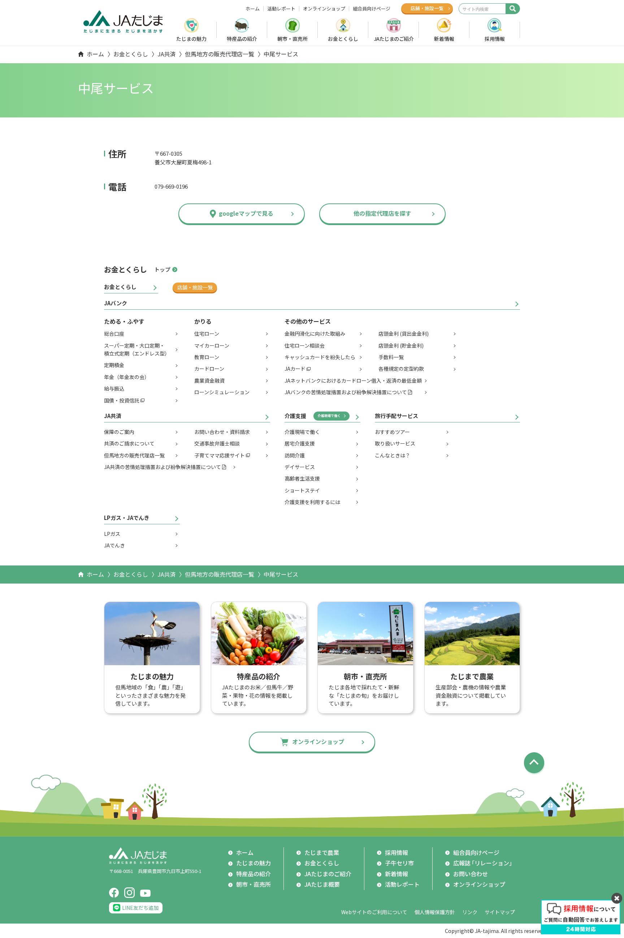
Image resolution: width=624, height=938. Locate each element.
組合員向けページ (371, 8)
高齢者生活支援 (302, 478)
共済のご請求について (129, 443)
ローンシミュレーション (222, 392)
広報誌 (484, 863)
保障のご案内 (119, 431)
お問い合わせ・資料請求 (222, 431)
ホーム (253, 8)
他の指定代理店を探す (382, 213)
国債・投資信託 (121, 400)
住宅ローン (206, 333)
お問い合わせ (470, 873)
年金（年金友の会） (127, 376)
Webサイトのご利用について (374, 912)
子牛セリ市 (399, 863)
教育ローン (206, 357)
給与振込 (114, 388)
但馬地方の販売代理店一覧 (219, 54)
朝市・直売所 (292, 38)
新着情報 (444, 38)
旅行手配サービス (396, 415)
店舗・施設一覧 (195, 287)
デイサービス (300, 466)
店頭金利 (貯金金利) (401, 345)
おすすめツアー (392, 431)
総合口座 (114, 333)
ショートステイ (302, 490)
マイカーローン (211, 345)
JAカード (295, 368)
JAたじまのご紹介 (394, 38)
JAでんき (114, 545)
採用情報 (495, 38)
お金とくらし (343, 38)
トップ (162, 269)
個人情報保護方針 (435, 912)
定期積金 (114, 365)
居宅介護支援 (300, 443)
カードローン (209, 368)
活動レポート (281, 8)
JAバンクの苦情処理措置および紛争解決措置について (346, 392)
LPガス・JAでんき (127, 517)
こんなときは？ (392, 455)
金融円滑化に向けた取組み (315, 333)
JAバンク (115, 303)
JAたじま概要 (322, 884)
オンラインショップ (324, 8)
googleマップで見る (246, 213)
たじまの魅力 (191, 38)
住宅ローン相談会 (305, 345)
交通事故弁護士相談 (217, 443)
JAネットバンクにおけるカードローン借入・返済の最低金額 (353, 380)
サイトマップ (500, 912)
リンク (469, 912)
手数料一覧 (391, 357)
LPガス (112, 533)
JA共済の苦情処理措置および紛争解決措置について (162, 466)
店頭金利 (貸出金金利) (403, 333)
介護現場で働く (329, 415)
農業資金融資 (209, 380)
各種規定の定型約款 (401, 368)
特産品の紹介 (242, 38)
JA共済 (166, 54)
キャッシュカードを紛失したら (320, 357)
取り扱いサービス (395, 443)
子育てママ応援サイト (219, 455)
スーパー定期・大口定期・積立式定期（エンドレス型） (137, 349)
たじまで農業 (321, 852)
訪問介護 (295, 455)
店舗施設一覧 (427, 8)
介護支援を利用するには (312, 501)
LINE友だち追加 (140, 907)
